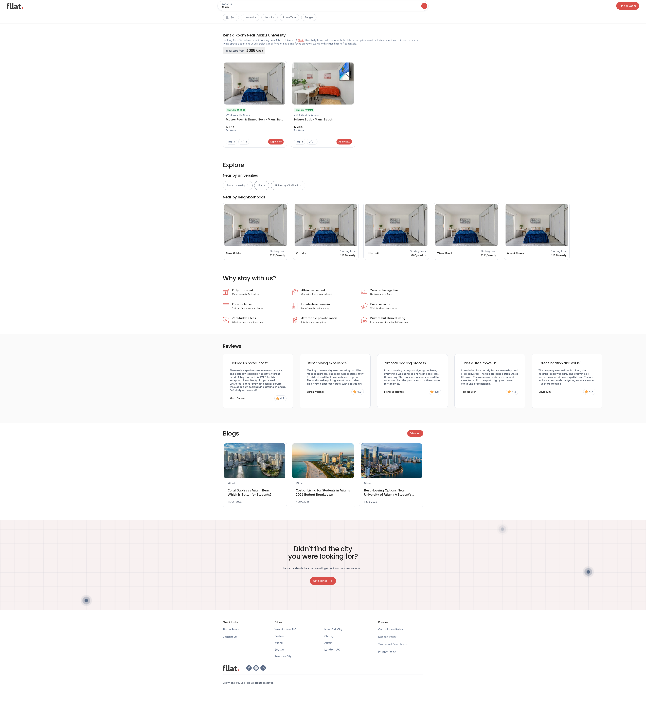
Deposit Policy (387, 636)
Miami (279, 643)
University (250, 17)
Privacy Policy (387, 651)
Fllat (301, 40)
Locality (269, 17)
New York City (333, 629)
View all (415, 433)
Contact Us (230, 636)
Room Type (289, 17)
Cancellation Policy (390, 629)
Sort (233, 17)
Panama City (283, 656)
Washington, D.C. (286, 629)
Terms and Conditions (392, 644)
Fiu (260, 185)
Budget (309, 17)
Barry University (236, 185)
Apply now (276, 141)
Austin (328, 643)
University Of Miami (286, 185)
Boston (279, 636)
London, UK (332, 649)
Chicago (329, 636)
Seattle (279, 649)
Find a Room (628, 6)
